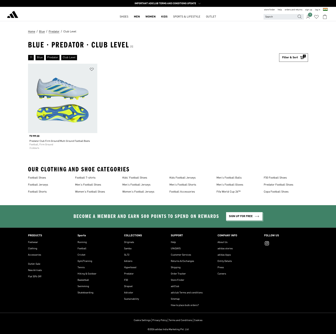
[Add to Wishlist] (91, 70)
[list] (153, 57)
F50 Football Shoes (275, 177)
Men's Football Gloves (229, 184)
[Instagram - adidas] (286, 244)
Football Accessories (182, 191)
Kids (164, 16)
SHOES (124, 16)
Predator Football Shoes (278, 184)
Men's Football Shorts (182, 184)
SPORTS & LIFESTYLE (186, 16)
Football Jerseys (38, 184)
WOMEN (150, 16)
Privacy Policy (159, 320)
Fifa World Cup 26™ (228, 191)
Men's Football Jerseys (136, 184)
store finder (269, 10)
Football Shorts (37, 191)
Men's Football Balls (229, 177)
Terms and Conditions (180, 320)
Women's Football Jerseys (138, 191)
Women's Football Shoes (90, 191)
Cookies (198, 320)
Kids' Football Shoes (134, 177)
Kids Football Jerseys (182, 177)
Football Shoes (37, 177)
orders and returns (293, 10)
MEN (137, 16)
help (280, 10)
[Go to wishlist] (316, 17)
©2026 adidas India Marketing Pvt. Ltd (168, 329)
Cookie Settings (142, 320)
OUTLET (211, 16)
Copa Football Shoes (276, 191)
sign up (308, 10)
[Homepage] (12, 15)
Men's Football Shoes (88, 184)
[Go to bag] (325, 17)
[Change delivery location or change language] (325, 10)
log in (317, 10)
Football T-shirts (85, 177)
